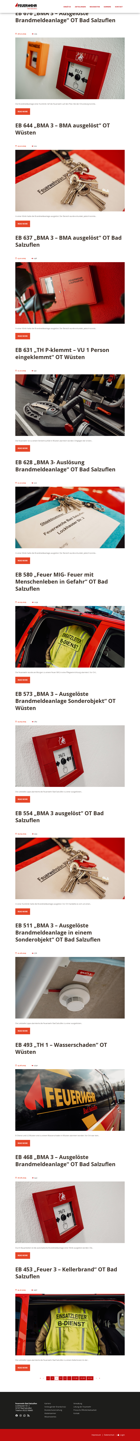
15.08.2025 (22, 1065)
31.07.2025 (22, 1290)
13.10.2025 (22, 258)
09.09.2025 (22, 834)
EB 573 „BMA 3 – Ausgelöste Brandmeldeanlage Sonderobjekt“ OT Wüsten (65, 701)
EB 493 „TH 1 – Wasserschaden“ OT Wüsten (61, 1048)
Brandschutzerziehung (53, 1410)
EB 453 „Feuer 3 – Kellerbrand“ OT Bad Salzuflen (66, 1273)
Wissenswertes (50, 1417)
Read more (23, 111)
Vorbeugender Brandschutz (55, 1407)
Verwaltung (77, 1403)
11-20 (75, 1378)
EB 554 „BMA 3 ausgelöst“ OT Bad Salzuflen (59, 816)
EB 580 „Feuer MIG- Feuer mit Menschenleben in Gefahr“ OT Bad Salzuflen (61, 581)
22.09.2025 (22, 602)
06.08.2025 (22, 1178)
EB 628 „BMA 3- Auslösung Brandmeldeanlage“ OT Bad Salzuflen (65, 465)
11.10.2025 (22, 371)
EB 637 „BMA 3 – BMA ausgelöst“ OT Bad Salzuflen (68, 241)
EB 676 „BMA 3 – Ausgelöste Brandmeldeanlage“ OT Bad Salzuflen (65, 16)
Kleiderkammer (50, 1413)
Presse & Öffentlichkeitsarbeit (84, 1410)
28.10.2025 (22, 34)
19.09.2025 (22, 722)
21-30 (83, 1378)
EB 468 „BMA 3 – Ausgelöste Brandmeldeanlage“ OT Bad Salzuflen (65, 1160)
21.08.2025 (22, 953)
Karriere (47, 1403)
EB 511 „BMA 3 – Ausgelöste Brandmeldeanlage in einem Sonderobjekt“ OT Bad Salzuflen (58, 932)
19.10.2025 (22, 146)
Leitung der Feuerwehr (82, 1407)
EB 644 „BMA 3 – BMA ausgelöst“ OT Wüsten (62, 129)
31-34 (90, 1378)
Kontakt (76, 1413)
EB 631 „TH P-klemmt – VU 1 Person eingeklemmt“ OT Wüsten (62, 353)
